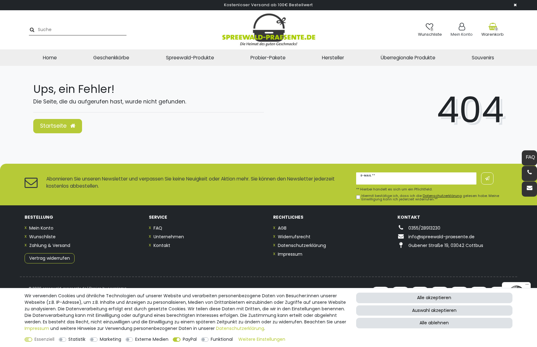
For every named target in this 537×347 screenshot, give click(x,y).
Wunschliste (42, 237)
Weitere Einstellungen (261, 339)
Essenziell (44, 339)
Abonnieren (487, 178)
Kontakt (162, 245)
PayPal (190, 339)
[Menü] (527, 286)
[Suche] (31, 29)
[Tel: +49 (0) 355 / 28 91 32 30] (529, 173)
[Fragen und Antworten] (529, 158)
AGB (282, 228)
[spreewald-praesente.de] (268, 29)
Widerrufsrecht (294, 237)
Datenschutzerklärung (302, 245)
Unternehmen (169, 237)
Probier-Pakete (268, 57)
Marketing (110, 339)
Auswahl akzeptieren (434, 310)
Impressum (290, 254)
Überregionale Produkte (408, 57)
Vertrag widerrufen (49, 258)
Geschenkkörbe (111, 57)
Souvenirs (483, 57)
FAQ (158, 228)
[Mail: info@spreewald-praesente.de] (529, 189)
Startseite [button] (54, 126)
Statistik (76, 339)
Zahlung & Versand (49, 245)
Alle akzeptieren (434, 297)
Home (50, 57)
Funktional (222, 339)
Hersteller (333, 57)
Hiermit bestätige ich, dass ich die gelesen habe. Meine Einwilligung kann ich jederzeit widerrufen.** (430, 197)
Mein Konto (41, 228)
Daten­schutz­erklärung (240, 328)
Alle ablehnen (434, 323)
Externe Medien (151, 339)
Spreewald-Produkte (190, 57)
